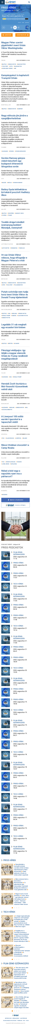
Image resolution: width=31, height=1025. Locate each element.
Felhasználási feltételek (9, 1020)
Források (19, 1020)
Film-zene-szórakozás (16, 963)
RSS (24, 1020)
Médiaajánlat (15, 1018)
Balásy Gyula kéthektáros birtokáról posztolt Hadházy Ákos (15, 192)
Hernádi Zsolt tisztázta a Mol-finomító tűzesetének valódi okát (14, 386)
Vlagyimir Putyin (23, 315)
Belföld (4, 64)
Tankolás (22, 248)
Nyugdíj (11, 151)
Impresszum (8, 1018)
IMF (15, 68)
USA (9, 313)
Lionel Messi (5, 464)
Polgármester (18, 285)
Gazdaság (5, 151)
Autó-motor (5, 248)
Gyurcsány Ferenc (7, 68)
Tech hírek (9, 911)
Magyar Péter (21, 64)
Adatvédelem (23, 1018)
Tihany (10, 215)
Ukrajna (14, 313)
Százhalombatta (7, 409)
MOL (26, 407)
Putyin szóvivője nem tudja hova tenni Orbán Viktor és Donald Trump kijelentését (14, 294)
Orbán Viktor (12, 64)
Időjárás (4, 494)
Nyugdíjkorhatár (21, 151)
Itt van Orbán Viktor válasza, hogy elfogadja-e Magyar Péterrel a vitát (14, 258)
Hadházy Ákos (19, 213)
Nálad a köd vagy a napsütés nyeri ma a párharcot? (11, 473)
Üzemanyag (14, 248)
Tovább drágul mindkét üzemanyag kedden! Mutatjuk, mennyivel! (12, 225)
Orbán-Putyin (6, 317)
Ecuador (16, 343)
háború (14, 315)
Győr (3, 285)
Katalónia (14, 464)
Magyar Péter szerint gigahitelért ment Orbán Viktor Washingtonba (13, 45)
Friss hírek (9, 860)
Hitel (11, 66)
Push (27, 1020)
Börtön (10, 343)
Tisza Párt (5, 66)
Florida (4, 215)
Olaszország (10, 438)
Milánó (25, 438)
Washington (18, 66)
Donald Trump (6, 315)
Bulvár (4, 182)
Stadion (19, 461)
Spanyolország (10, 461)
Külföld (4, 313)
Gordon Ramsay (17, 182)
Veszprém (11, 213)
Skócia (10, 182)
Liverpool (18, 438)
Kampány (20, 108)
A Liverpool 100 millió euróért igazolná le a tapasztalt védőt (12, 419)
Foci (3, 438)
